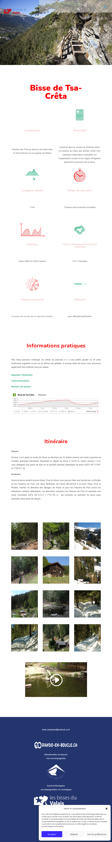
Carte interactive (20, 380)
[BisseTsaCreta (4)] (24, 651)
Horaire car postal (20, 386)
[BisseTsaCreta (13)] (87, 549)
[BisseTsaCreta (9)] (24, 617)
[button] (106, 808)
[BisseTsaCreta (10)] (87, 583)
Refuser (74, 834)
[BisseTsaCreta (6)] (87, 651)
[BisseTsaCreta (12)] (24, 583)
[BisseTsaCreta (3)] (87, 617)
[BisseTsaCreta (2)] (24, 549)
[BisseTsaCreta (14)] (56, 549)
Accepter (52, 834)
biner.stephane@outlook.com (56, 729)
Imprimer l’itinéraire (22, 374)
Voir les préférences (96, 834)
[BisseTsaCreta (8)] (56, 617)
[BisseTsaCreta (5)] (56, 651)
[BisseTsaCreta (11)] (56, 583)
